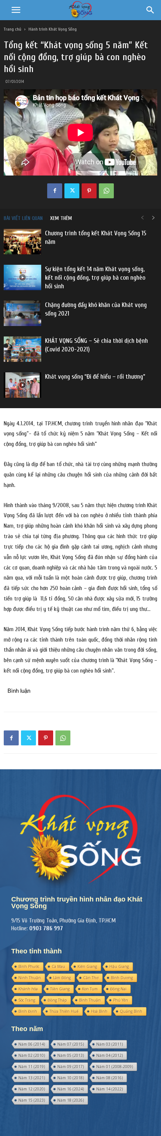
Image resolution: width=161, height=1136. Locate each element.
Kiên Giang (87, 966)
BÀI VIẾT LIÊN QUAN (23, 218)
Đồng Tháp (57, 1000)
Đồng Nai (118, 988)
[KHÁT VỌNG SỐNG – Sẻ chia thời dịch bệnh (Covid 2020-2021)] (22, 349)
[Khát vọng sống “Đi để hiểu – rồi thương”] (22, 385)
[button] (16, 10)
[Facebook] (54, 190)
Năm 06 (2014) (31, 1044)
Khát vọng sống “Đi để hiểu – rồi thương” (95, 376)
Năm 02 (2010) (31, 1055)
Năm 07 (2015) (70, 1044)
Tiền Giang (60, 988)
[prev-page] (142, 218)
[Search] (150, 10)
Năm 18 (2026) (70, 1100)
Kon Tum (90, 988)
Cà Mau (58, 966)
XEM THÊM (61, 218)
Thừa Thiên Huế (64, 1011)
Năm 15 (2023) (31, 1100)
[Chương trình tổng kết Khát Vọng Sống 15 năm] (22, 242)
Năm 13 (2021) (31, 1077)
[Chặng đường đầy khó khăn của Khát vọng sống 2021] (22, 313)
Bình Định (27, 1011)
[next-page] (153, 218)
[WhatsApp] (106, 190)
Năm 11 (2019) (31, 1066)
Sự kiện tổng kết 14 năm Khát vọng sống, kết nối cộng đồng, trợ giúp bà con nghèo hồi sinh (95, 278)
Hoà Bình (99, 1011)
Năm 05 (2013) (70, 1055)
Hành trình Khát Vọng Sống (52, 29)
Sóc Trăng (26, 1000)
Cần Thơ (90, 977)
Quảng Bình (131, 1011)
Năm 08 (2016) (109, 1077)
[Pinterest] (89, 190)
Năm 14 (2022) (109, 1089)
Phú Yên (120, 1000)
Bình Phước (28, 966)
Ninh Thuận (29, 977)
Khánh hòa (28, 988)
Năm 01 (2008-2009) (114, 1066)
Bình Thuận (90, 1000)
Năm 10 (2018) (70, 1077)
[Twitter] (71, 190)
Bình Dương (122, 977)
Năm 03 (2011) (109, 1044)
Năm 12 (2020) (31, 1089)
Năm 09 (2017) (70, 1066)
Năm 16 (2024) (70, 1089)
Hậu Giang (119, 966)
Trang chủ (12, 29)
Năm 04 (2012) (109, 1055)
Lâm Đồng (62, 977)
